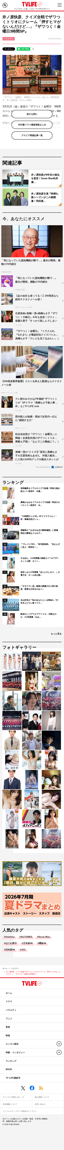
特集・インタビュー (15, 1052)
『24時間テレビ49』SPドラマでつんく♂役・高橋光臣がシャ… (39, 517)
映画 (8, 1035)
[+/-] (59, 1043)
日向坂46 (10, 949)
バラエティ (15, 968)
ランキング (11, 1061)
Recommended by (43, 467)
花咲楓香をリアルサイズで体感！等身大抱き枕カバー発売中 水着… (40, 489)
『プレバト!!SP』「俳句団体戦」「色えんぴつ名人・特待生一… (40, 545)
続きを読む (32, 114)
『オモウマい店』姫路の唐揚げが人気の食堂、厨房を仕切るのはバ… (39, 587)
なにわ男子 (11, 943)
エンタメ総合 (12, 1044)
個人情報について (42, 1097)
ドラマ (9, 1001)
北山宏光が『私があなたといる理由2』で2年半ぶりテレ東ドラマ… (39, 601)
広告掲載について (10, 1104)
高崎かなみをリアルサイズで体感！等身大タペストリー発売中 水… (40, 503)
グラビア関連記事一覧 (32, 135)
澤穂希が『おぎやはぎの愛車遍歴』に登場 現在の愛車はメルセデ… (40, 531)
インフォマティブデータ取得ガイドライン (20, 1111)
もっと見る (56, 633)
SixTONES (26, 936)
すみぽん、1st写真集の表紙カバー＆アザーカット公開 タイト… (40, 559)
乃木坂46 (28, 943)
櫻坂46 (42, 943)
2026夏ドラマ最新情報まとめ (32, 124)
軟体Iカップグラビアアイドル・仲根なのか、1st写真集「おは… (38, 615)
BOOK (9, 1069)
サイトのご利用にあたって (13, 1097)
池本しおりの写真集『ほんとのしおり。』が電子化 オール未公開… (40, 573)
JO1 (23, 949)
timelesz (10, 936)
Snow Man (44, 936)
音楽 (8, 1027)
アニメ (9, 1018)
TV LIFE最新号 (13, 1078)
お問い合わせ (40, 1104)
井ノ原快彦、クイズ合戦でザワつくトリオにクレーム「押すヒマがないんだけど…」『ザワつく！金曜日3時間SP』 (33, 973)
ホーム (4, 968)
